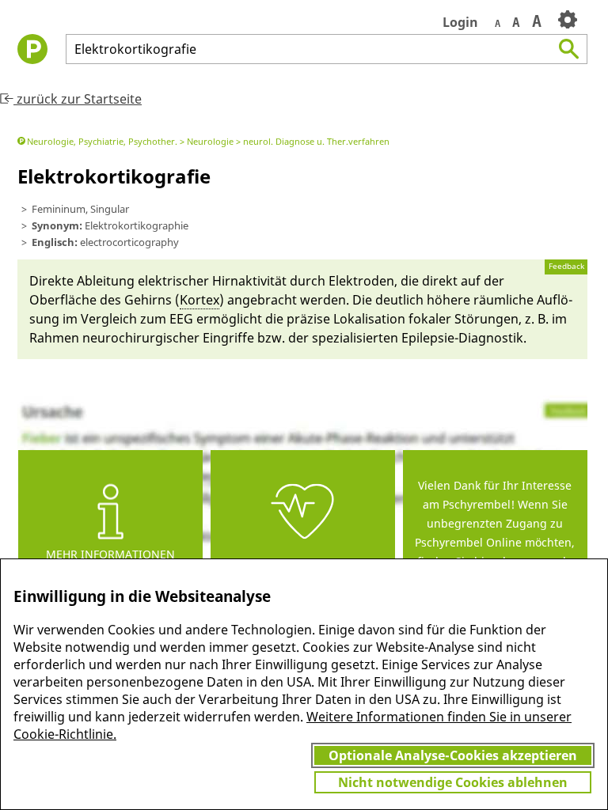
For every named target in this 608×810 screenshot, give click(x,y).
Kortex (199, 299)
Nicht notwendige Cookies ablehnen (453, 782)
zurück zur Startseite (77, 99)
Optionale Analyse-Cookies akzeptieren (453, 755)
